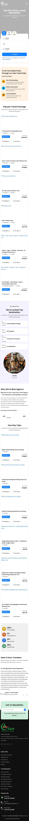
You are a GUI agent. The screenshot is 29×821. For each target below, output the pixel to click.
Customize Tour (4, 757)
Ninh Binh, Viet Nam (5, 784)
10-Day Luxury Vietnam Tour (10, 191)
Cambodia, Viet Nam (8, 285)
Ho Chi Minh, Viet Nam (6, 774)
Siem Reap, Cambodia (6, 781)
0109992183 (3, 740)
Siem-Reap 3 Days (7, 220)
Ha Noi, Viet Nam (5, 772)
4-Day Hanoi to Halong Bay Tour (12, 131)
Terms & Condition (5, 762)
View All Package (6, 76)
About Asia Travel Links (6, 754)
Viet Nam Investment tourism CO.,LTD (9, 736)
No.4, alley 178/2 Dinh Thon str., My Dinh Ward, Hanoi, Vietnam (14, 738)
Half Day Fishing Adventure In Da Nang (14, 511)
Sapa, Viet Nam (4, 788)
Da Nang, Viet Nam (5, 776)
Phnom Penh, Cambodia (6, 786)
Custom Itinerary (6, 59)
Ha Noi (14, 376)
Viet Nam (5, 133)
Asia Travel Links (14, 815)
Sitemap (3, 764)
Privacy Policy (4, 759)
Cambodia (5, 222)
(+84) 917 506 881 (9, 798)
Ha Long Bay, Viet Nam (6, 779)
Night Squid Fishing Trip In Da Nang (13, 450)
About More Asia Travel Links (8, 410)
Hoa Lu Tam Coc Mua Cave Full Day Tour (14, 161)
